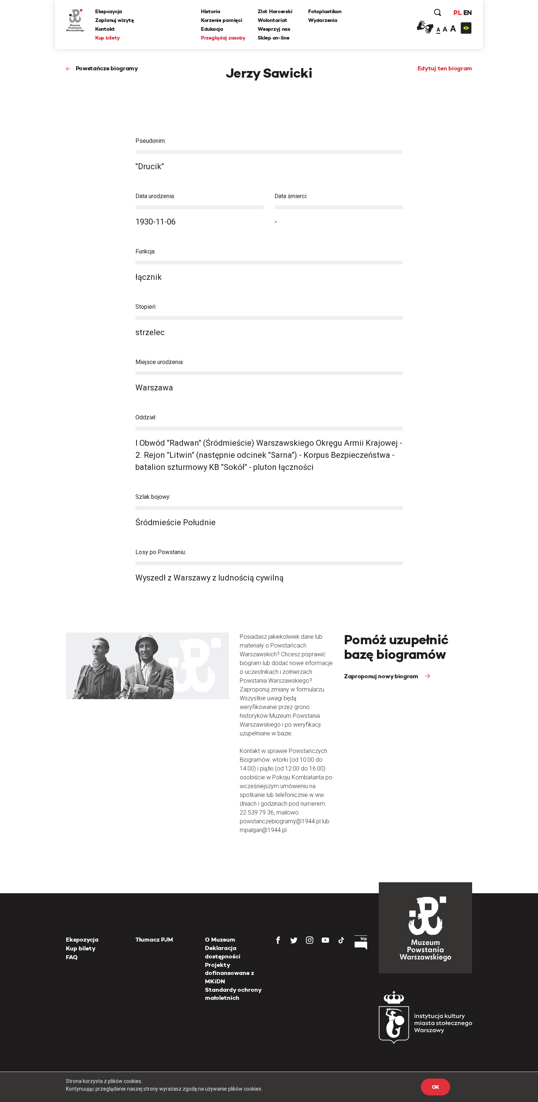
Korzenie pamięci (221, 20)
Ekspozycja (108, 11)
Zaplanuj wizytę (114, 20)
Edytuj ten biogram (445, 68)
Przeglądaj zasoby (223, 37)
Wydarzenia (322, 20)
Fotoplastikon (324, 11)
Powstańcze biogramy (107, 68)
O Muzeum (220, 939)
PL (457, 12)
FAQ (72, 957)
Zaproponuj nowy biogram (381, 676)
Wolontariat (272, 20)
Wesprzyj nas (274, 29)
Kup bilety (107, 37)
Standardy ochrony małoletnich (233, 994)
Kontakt (105, 29)
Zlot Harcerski (275, 11)
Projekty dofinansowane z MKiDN (229, 973)
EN (467, 12)
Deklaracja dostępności (222, 952)
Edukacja (212, 29)
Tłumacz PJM (154, 939)
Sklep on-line (273, 37)
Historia (210, 11)
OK (435, 1087)
